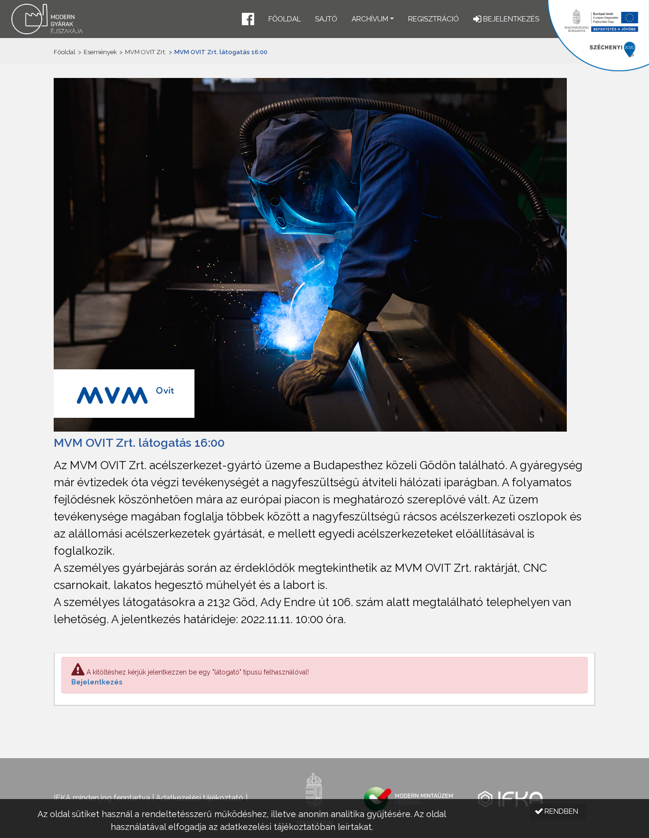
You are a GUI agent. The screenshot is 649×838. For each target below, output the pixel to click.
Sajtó (326, 19)
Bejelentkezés (96, 682)
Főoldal (284, 19)
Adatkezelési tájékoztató (199, 797)
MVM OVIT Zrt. (145, 52)
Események (100, 52)
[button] (248, 20)
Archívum (370, 19)
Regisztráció (433, 19)
